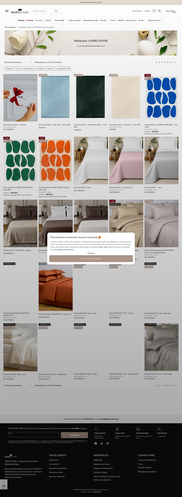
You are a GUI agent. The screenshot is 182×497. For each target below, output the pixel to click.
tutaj (101, 247)
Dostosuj (91, 253)
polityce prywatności (65, 249)
